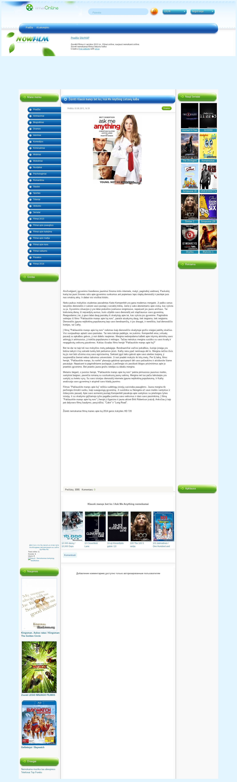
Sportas (36, 193)
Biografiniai (38, 122)
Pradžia (29, 27)
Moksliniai (38, 161)
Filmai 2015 (38, 219)
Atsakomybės (42, 27)
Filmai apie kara (40, 244)
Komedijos (38, 141)
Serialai (36, 212)
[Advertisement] (118, 61)
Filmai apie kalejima (42, 231)
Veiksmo (37, 206)
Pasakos (37, 257)
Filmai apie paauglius (43, 225)
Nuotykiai (37, 167)
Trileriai (36, 199)
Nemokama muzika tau (32, 769)
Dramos (37, 129)
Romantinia (38, 180)
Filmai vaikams (40, 251)
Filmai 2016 (38, 264)
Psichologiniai (39, 174)
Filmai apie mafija (41, 238)
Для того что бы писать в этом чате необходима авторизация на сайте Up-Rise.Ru (44, 547)
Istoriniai (37, 135)
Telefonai (25, 772)
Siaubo (36, 186)
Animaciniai (38, 116)
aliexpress (50, 769)
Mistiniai (37, 154)
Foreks (38, 772)
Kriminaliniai (39, 148)
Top (33, 772)
